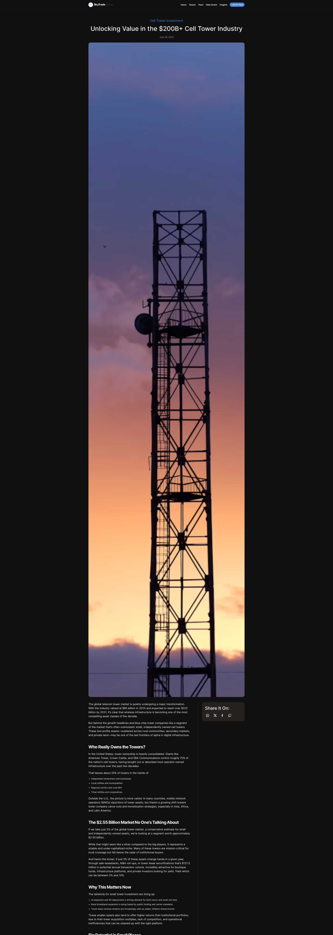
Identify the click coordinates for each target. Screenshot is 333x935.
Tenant (192, 5)
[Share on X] (214, 715)
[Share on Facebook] (222, 715)
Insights (223, 5)
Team (200, 5)
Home (183, 5)
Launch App (237, 5)
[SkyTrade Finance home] (105, 4)
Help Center (211, 5)
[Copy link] (229, 715)
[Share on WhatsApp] (207, 715)
